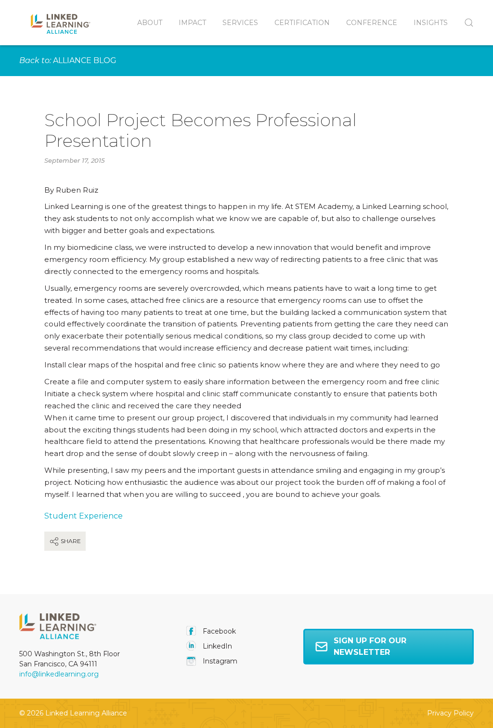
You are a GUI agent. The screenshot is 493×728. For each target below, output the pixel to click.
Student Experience (83, 515)
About (149, 22)
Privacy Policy (450, 713)
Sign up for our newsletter (370, 646)
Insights (431, 22)
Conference (371, 22)
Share (70, 541)
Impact (192, 22)
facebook (218, 631)
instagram (219, 661)
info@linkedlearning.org (59, 674)
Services (240, 22)
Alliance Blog (85, 60)
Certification (302, 22)
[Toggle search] (465, 22)
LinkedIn (216, 646)
